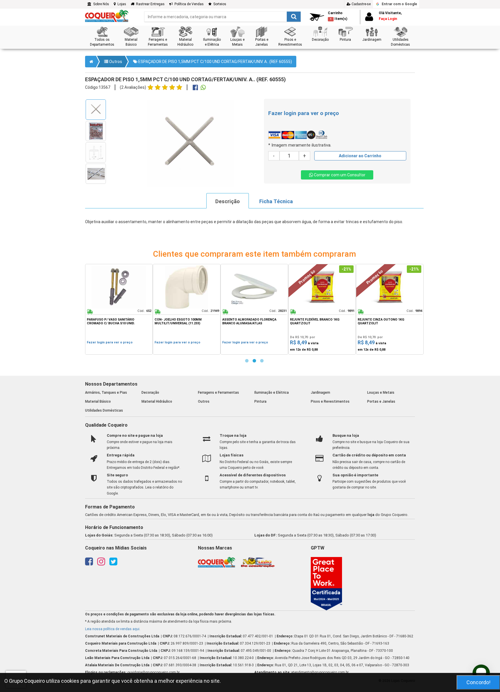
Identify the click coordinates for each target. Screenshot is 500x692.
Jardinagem (320, 393)
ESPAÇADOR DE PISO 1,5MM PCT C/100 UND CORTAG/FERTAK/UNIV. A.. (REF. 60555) (214, 61)
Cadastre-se (361, 4)
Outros (115, 61)
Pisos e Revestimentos (330, 401)
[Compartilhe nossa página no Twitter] (113, 563)
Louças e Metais (380, 393)
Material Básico (98, 401)
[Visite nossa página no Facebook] (89, 563)
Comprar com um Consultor (339, 175)
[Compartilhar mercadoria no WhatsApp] (203, 88)
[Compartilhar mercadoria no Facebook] (195, 88)
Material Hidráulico (156, 401)
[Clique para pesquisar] (294, 17)
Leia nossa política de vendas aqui (112, 629)
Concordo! (478, 682)
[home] (106, 15)
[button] (102, 36)
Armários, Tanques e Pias (106, 393)
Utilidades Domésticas (104, 410)
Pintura (260, 401)
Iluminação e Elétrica (271, 393)
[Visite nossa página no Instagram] (101, 563)
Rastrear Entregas (149, 4)
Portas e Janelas (381, 401)
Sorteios (219, 4)
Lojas (121, 4)
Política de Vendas (188, 4)
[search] (222, 17)
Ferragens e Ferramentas (218, 393)
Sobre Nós (100, 4)
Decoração (150, 393)
